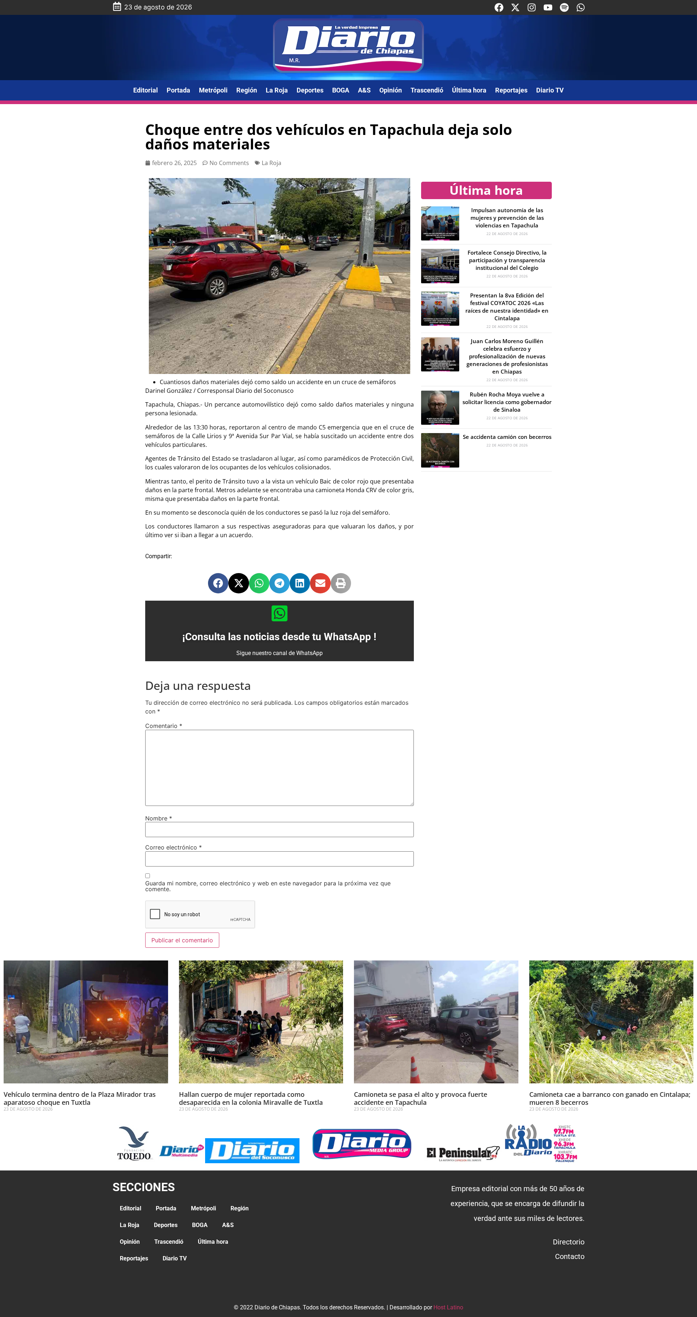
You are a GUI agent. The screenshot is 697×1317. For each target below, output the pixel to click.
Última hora (469, 90)
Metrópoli (213, 90)
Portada (178, 90)
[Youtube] (548, 7)
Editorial (145, 90)
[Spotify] (564, 7)
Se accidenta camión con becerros (507, 436)
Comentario (163, 726)
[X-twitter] (515, 7)
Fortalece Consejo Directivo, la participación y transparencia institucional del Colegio (507, 260)
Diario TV (550, 90)
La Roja (277, 90)
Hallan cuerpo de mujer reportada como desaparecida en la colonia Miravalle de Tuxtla (251, 1098)
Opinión (390, 90)
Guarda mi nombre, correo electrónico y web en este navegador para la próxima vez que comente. (268, 886)
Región (246, 90)
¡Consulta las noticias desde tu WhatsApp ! (279, 637)
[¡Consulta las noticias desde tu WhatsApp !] (279, 613)
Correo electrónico (173, 847)
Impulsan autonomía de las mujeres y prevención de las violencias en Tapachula (507, 217)
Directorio (568, 1242)
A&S (364, 90)
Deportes (310, 90)
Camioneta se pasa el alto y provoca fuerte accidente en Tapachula (420, 1098)
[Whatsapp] (580, 7)
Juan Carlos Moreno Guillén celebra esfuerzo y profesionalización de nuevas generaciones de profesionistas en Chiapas (507, 356)
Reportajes (511, 90)
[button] (218, 583)
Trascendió (427, 90)
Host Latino (448, 1307)
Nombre (158, 818)
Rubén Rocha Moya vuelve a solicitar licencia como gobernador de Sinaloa (506, 402)
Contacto (569, 1256)
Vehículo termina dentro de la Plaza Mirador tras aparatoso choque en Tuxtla (80, 1098)
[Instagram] (531, 7)
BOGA (340, 90)
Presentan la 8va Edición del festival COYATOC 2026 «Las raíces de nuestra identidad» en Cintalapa (507, 307)
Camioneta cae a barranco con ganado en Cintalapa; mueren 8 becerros (609, 1098)
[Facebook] (499, 7)
